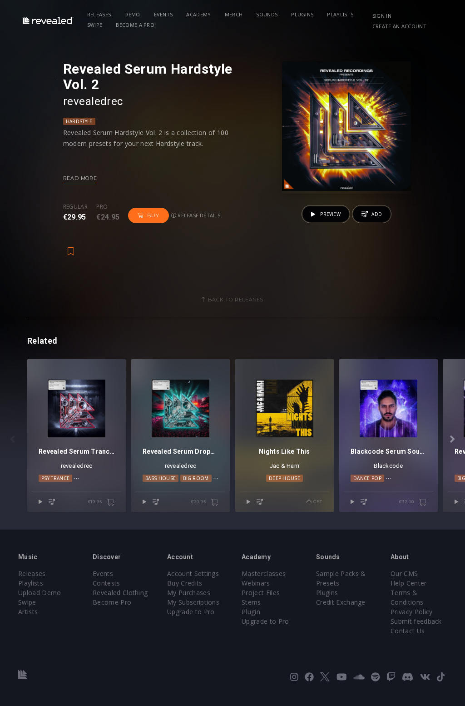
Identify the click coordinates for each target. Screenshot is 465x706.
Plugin (251, 611)
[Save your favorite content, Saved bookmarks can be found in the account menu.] (71, 247)
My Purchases (188, 592)
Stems (251, 602)
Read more (80, 178)
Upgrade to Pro (190, 611)
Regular (75, 206)
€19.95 (96, 501)
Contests (106, 583)
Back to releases (235, 299)
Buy (153, 215)
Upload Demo (39, 592)
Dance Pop (367, 478)
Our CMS (404, 573)
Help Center (409, 583)
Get (317, 501)
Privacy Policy (411, 611)
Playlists (340, 14)
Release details (198, 215)
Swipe (95, 24)
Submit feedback (416, 621)
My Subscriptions (193, 602)
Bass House (160, 478)
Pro (102, 206)
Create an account (399, 26)
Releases (99, 14)
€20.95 (199, 501)
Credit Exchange (341, 602)
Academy (198, 14)
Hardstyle (79, 121)
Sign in (381, 15)
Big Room (196, 478)
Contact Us (408, 630)
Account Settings (193, 573)
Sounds (266, 14)
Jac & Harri (285, 465)
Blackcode (388, 465)
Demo (132, 14)
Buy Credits (185, 583)
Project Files (261, 592)
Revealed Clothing (120, 592)
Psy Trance (55, 478)
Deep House (284, 478)
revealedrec (93, 101)
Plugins (302, 14)
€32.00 (407, 501)
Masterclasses (264, 573)
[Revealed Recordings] (48, 20)
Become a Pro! (136, 24)
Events (163, 14)
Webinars (256, 583)
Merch (234, 14)
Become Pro (112, 602)
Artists (28, 611)
